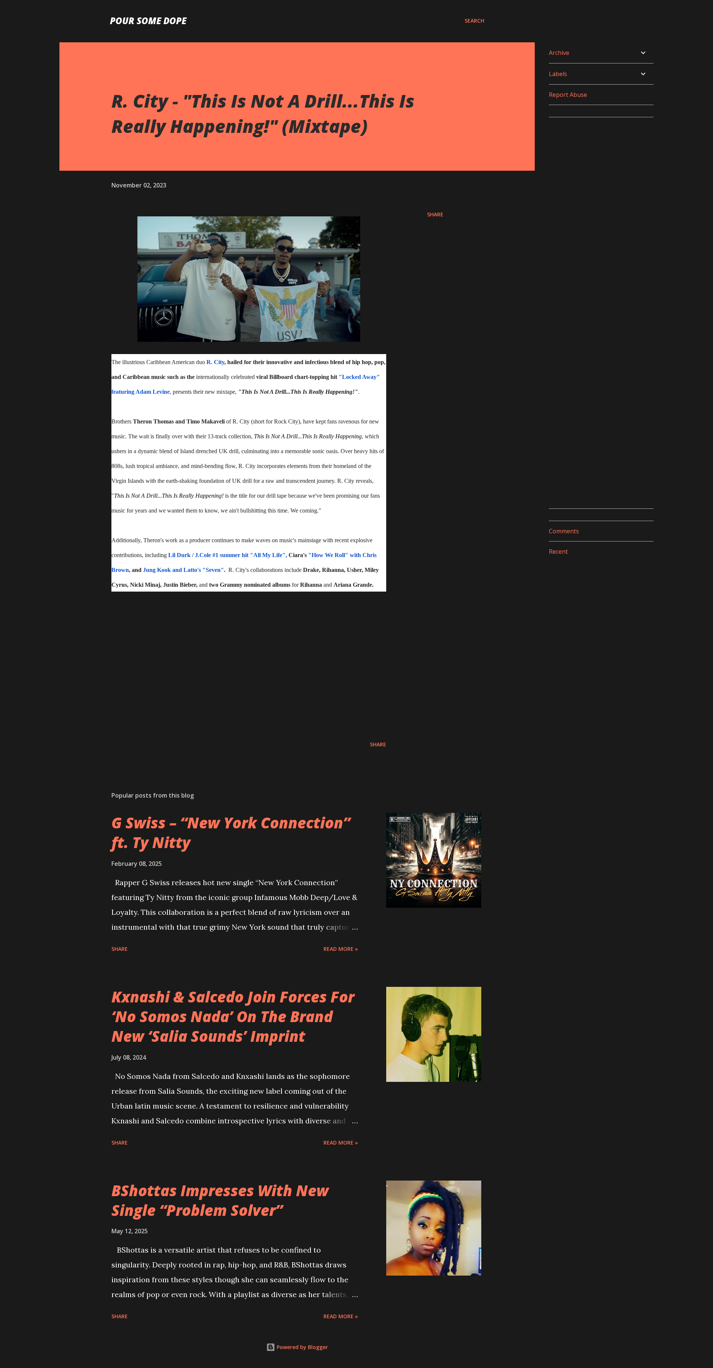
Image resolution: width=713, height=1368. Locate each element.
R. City (215, 362)
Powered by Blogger (301, 1347)
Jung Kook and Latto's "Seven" (183, 570)
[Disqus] (598, 216)
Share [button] (435, 214)
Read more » (340, 948)
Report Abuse (568, 95)
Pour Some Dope (148, 20)
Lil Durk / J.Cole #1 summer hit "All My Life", (227, 555)
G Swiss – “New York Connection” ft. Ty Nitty (230, 832)
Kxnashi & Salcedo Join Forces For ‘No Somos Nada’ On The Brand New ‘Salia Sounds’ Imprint (232, 1016)
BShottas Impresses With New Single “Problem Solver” (220, 1200)
